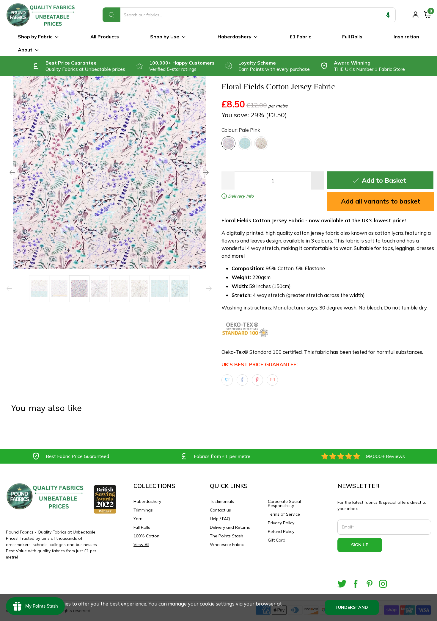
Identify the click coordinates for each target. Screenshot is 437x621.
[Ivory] (261, 143)
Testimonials (222, 501)
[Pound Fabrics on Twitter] (342, 584)
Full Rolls (352, 37)
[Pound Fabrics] (41, 15)
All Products (104, 37)
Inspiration (406, 37)
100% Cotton (146, 536)
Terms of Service (284, 514)
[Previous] (12, 172)
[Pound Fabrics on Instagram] (383, 584)
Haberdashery (234, 37)
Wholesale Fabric (227, 544)
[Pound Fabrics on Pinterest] (369, 584)
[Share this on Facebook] (242, 380)
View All (141, 544)
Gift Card (276, 540)
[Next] (206, 172)
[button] (388, 14)
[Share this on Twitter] (227, 380)
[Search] (111, 14)
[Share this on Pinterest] (257, 380)
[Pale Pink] (228, 143)
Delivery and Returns (230, 527)
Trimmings (143, 510)
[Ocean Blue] (245, 143)
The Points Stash (226, 536)
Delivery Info (240, 196)
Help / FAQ (220, 518)
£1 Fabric (300, 37)
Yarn (137, 518)
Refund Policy (281, 531)
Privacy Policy (281, 522)
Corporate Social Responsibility (284, 503)
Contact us (220, 510)
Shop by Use (164, 37)
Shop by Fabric (35, 37)
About (25, 50)
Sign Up (359, 545)
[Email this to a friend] (272, 380)
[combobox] (249, 14)
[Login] (415, 14)
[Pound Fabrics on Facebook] (355, 584)
